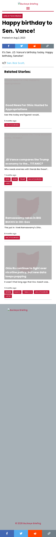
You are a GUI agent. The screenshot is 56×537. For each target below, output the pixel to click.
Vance (8, 183)
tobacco (28, 292)
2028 (15, 179)
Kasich (17, 292)
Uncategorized (12, 16)
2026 (7, 179)
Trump (22, 179)
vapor (8, 296)
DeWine (8, 292)
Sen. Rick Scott (15, 63)
